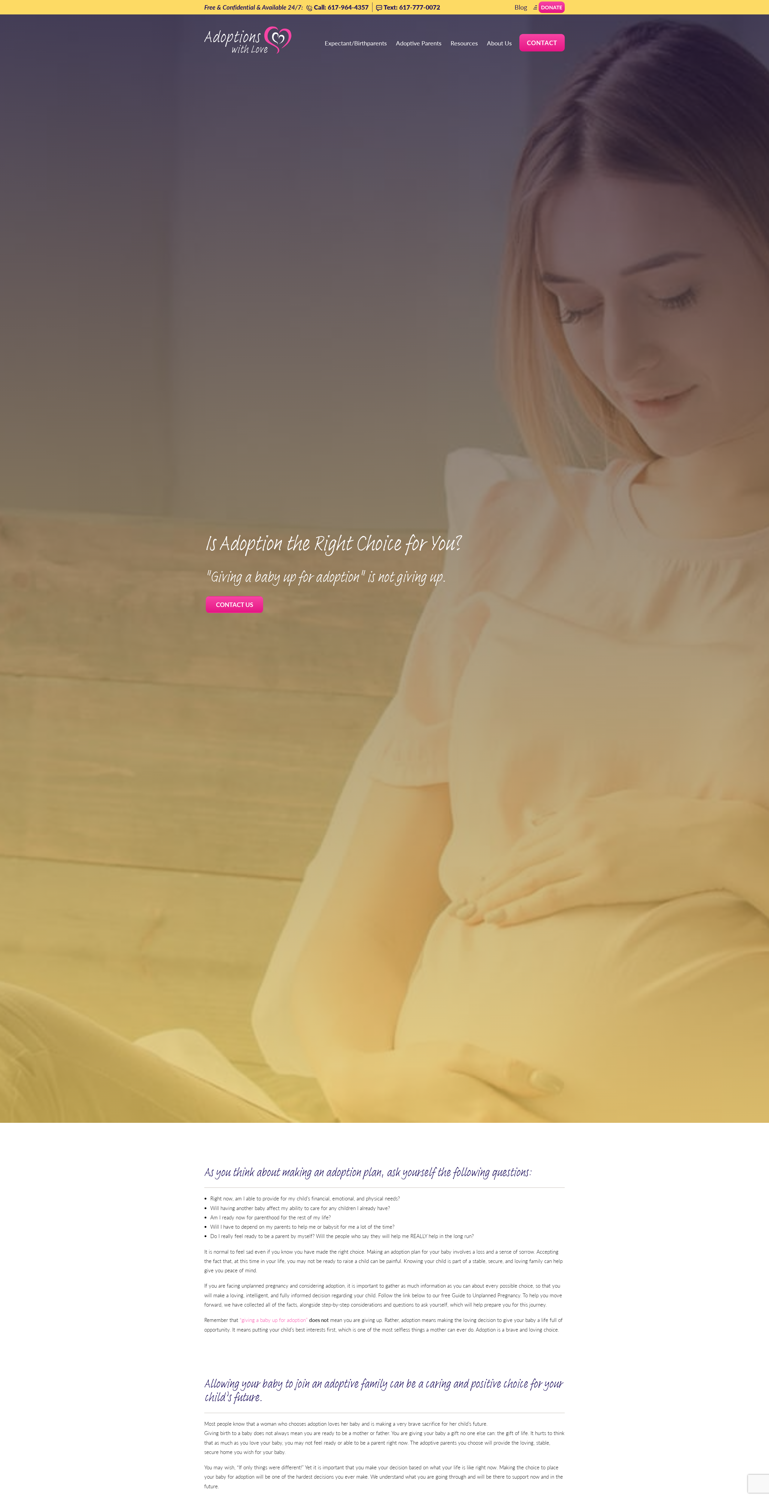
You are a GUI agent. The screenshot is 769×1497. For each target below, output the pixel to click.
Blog (521, 7)
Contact (542, 43)
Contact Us (234, 604)
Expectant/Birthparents (356, 43)
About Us (499, 43)
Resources (464, 43)
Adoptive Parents (419, 43)
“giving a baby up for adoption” (274, 1319)
